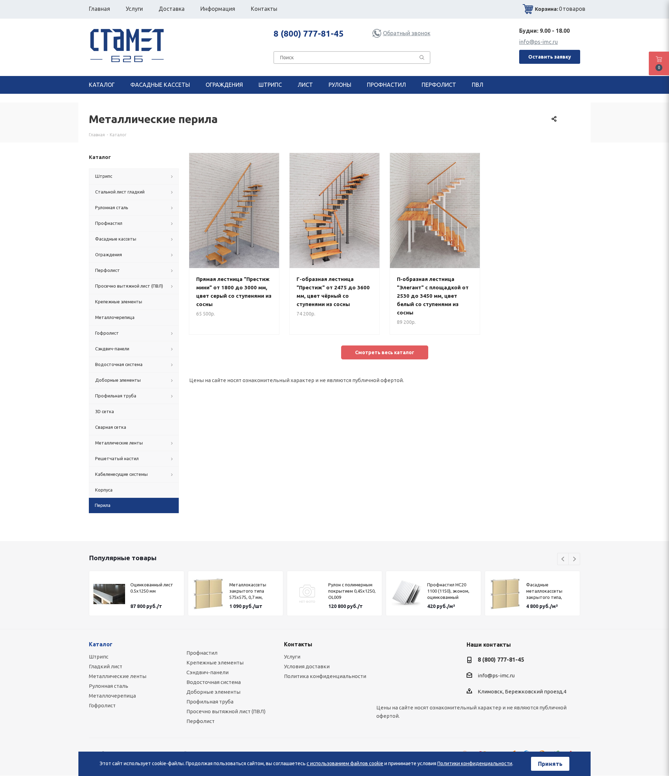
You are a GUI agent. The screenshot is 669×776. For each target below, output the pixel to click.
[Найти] (422, 58)
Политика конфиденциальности (325, 676)
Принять (550, 764)
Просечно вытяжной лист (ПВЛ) (226, 711)
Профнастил (201, 653)
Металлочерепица (112, 696)
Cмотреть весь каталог (384, 352)
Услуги (292, 657)
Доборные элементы (213, 692)
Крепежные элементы (215, 662)
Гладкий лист (105, 666)
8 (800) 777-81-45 (309, 33)
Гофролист (102, 705)
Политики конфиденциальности (474, 763)
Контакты (298, 644)
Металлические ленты (117, 676)
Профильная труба (209, 702)
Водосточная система (213, 682)
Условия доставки (307, 666)
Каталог (101, 644)
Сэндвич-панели (207, 672)
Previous (563, 559)
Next (574, 559)
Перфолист (200, 721)
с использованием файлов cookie (345, 763)
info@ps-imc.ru (538, 42)
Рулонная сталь (108, 686)
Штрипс (98, 657)
